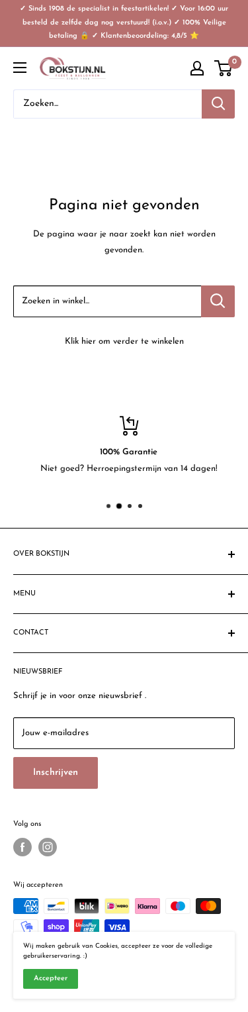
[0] (224, 68)
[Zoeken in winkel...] (218, 301)
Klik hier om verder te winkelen (124, 341)
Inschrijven (55, 773)
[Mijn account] (197, 68)
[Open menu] (19, 67)
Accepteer (50, 978)
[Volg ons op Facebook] (22, 847)
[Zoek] (218, 104)
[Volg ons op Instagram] (47, 847)
